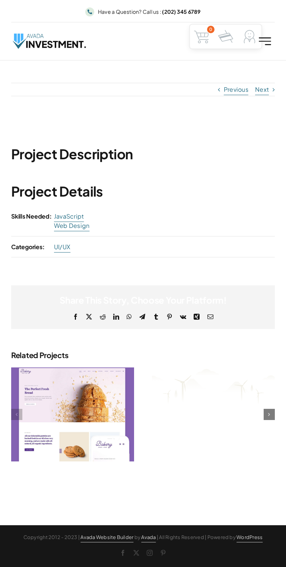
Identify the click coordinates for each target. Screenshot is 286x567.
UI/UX (62, 247)
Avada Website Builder (106, 537)
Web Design (71, 225)
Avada (148, 537)
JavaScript (69, 216)
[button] (16, 414)
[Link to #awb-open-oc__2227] (265, 41)
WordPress (249, 537)
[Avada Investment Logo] (50, 36)
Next (262, 89)
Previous (236, 89)
